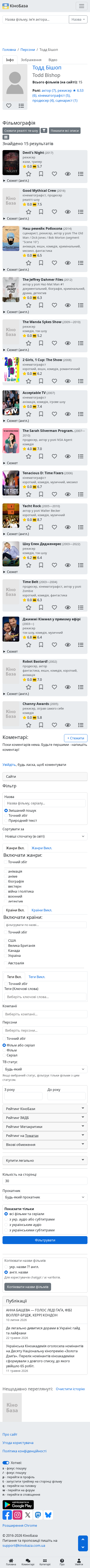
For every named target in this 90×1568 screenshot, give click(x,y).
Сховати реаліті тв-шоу (21, 131)
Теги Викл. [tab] (37, 977)
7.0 (54, 439)
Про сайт (10, 1434)
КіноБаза (18, 6)
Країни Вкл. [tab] (15, 910)
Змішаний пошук (22, 810)
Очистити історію (70, 1389)
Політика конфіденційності (24, 1451)
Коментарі (28, 1564)
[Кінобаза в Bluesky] (48, 1514)
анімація (14, 871)
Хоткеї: (16, 1462)
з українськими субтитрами (32, 1230)
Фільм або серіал (20, 1045)
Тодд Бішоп (47, 67)
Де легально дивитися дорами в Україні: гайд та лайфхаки (43, 1333)
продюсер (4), (43, 100)
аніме (12, 876)
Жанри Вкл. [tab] (15, 848)
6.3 (54, 288)
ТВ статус (10, 1062)
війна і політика (20, 891)
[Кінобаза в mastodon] (38, 1514)
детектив (15, 901)
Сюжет (12, 463)
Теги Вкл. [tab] (14, 977)
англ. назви (18, 1272)
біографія (15, 881)
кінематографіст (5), (54, 95)
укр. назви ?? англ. (24, 1266)
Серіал (11, 1055)
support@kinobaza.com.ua (24, 1545)
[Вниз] (83, 1547)
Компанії (10, 1006)
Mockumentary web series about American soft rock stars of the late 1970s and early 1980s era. (45, 534)
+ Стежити (75, 738)
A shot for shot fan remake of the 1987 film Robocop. (45, 269)
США (11, 940)
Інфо (10, 60)
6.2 (51, 367)
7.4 (44, 399)
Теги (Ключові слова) (21, 988)
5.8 (43, 710)
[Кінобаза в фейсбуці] (8, 1514)
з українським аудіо (25, 1224)
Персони (28, 49)
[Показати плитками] (6, 137)
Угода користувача (18, 1442)
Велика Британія (21, 945)
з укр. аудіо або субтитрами (32, 1219)
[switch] (6, 1462)
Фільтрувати (45, 1240)
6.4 (51, 551)
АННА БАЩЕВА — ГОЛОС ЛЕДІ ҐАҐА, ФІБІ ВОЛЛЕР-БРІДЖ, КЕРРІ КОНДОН (39, 1315)
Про (62, 1564)
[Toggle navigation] (81, 6)
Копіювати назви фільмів (27, 1287)
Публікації (16, 1301)
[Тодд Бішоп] (12, 1407)
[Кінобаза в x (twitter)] (28, 1514)
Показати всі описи (65, 131)
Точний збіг (18, 815)
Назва (77, 19)
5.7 (38, 159)
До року (54, 1089)
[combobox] (30, 996)
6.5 (53, 242)
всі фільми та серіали (26, 1214)
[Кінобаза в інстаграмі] (18, 1514)
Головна (9, 49)
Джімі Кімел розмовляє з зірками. (30, 651)
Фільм (11, 1050)
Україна (14, 955)
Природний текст (22, 820)
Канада (13, 950)
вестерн (14, 886)
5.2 (51, 329)
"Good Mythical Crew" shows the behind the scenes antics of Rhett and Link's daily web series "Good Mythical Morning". (44, 218)
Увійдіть (9, 764)
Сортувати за (13, 829)
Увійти (79, 1564)
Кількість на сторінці (19, 1174)
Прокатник (11, 1190)
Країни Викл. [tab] (42, 910)
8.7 (44, 513)
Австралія (15, 963)
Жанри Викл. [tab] (42, 848)
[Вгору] (83, 1539)
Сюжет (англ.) (18, 180)
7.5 (44, 197)
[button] (9, 106)
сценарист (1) (66, 100)
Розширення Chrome (20, 1525)
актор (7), (49, 90)
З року (9, 1089)
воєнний (14, 896)
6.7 (50, 480)
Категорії (45, 1564)
